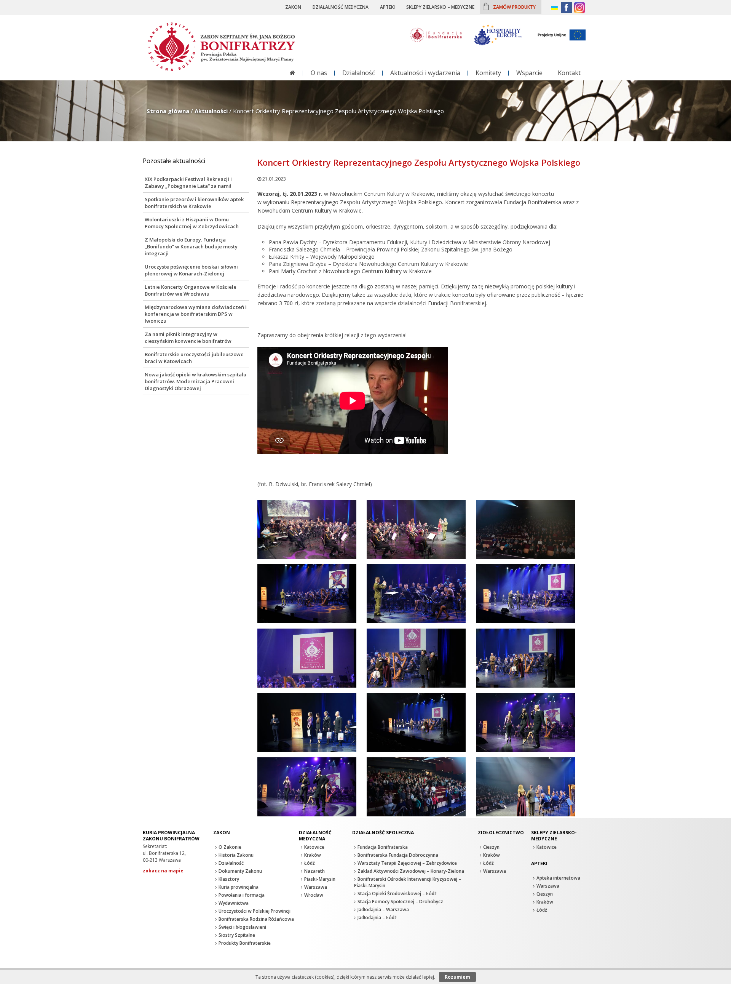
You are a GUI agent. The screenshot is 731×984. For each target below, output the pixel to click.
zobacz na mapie (163, 870)
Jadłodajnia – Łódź (377, 917)
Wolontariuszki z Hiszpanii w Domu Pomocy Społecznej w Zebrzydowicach (192, 223)
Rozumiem (457, 977)
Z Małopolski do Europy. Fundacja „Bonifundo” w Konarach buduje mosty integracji (191, 246)
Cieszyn (491, 847)
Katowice (314, 847)
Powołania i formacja (242, 895)
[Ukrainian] (555, 8)
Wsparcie (529, 73)
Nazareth (314, 871)
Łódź (309, 863)
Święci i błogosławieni (242, 927)
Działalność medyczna (341, 7)
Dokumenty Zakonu (240, 871)
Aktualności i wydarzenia (425, 73)
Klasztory (229, 879)
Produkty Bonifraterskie (245, 943)
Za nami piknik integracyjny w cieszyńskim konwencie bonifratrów (188, 337)
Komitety (488, 73)
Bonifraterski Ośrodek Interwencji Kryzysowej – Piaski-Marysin (407, 882)
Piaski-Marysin (319, 879)
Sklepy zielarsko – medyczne (440, 7)
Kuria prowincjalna (239, 887)
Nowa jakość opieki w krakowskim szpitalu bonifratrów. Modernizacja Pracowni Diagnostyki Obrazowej (195, 381)
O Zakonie (230, 847)
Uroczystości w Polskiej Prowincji (254, 911)
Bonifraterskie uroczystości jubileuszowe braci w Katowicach (194, 358)
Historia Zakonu (236, 855)
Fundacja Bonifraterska (383, 847)
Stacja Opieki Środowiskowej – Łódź (397, 893)
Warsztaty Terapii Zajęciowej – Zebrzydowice (407, 863)
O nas (319, 73)
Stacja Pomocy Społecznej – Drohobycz (400, 901)
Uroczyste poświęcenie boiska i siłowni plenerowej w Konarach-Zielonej (191, 270)
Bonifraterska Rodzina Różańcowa (256, 919)
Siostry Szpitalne (237, 935)
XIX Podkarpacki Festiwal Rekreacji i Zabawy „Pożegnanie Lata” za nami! (188, 182)
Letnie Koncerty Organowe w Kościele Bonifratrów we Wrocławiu (190, 290)
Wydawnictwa (234, 903)
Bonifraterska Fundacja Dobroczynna (398, 855)
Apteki (387, 7)
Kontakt (569, 73)
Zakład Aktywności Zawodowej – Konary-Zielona (411, 871)
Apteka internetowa (558, 878)
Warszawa (315, 887)
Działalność (358, 73)
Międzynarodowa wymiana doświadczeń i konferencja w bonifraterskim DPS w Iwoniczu (196, 314)
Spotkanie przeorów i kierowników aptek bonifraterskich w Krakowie (194, 203)
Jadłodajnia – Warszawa (383, 909)
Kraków (312, 855)
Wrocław (313, 895)
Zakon (293, 7)
